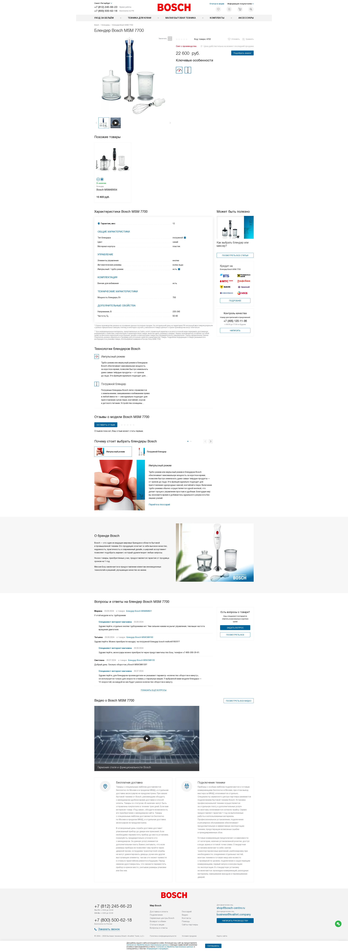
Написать (235, 331)
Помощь (186, 921)
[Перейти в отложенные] (218, 9)
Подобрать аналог (242, 53)
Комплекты (217, 18)
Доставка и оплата (159, 912)
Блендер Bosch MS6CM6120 (141, 660)
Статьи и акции (217, 4)
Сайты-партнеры (190, 925)
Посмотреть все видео (238, 701)
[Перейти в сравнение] (229, 9)
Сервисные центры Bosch (162, 918)
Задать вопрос (235, 628)
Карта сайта (222, 936)
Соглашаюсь (213, 946)
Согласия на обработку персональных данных (174, 947)
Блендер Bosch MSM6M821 (139, 611)
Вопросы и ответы (158, 928)
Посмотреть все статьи (235, 255)
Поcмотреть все (235, 635)
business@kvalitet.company (234, 914)
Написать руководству (235, 921)
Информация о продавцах (157, 949)
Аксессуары (246, 18)
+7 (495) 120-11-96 (235, 320)
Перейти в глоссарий (159, 504)
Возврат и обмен (158, 921)
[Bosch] (174, 7)
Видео (185, 915)
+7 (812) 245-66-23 (105, 7)
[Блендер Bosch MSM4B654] (112, 160)
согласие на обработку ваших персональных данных (147, 945)
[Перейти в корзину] (240, 9)
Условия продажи (189, 936)
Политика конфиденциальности (163, 936)
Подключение (156, 915)
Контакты (186, 918)
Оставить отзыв (106, 425)
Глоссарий (187, 912)
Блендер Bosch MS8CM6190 (140, 637)
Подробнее (235, 301)
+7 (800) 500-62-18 (105, 10)
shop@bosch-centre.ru (231, 907)
